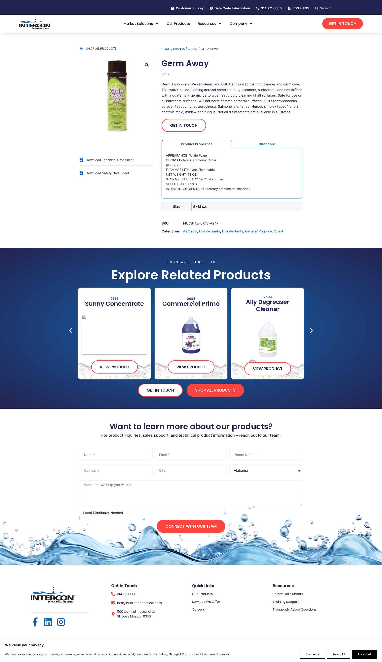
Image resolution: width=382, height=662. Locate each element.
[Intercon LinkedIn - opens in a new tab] (48, 621)
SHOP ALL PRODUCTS (101, 48)
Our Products (178, 23)
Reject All (338, 654)
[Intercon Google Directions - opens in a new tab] (113, 614)
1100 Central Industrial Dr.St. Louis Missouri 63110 (136, 614)
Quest (193, 48)
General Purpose (258, 231)
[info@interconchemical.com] (113, 603)
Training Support (286, 601)
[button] (146, 65)
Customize (312, 654)
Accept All (364, 654)
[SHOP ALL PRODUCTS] (81, 48)
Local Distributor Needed (103, 513)
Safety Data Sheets (288, 594)
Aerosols (190, 231)
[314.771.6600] (113, 594)
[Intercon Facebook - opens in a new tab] (35, 621)
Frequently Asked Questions (294, 609)
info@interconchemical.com (139, 603)
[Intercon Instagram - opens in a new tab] (61, 621)
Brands (179, 48)
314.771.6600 (126, 594)
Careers (198, 609)
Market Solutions (138, 23)
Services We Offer (206, 601)
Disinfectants (209, 231)
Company (238, 23)
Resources (207, 23)
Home (166, 48)
